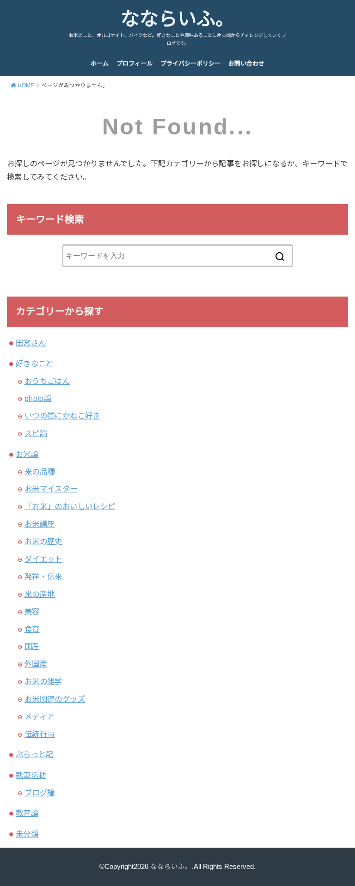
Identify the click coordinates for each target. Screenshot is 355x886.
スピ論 (35, 433)
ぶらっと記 (35, 754)
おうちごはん (47, 381)
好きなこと (35, 363)
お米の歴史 (43, 541)
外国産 (35, 664)
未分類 (27, 834)
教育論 (27, 813)
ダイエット (43, 559)
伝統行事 (39, 734)
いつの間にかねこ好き (62, 416)
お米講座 (39, 524)
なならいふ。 (177, 19)
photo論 (37, 398)
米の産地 (39, 594)
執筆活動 (31, 775)
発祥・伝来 (43, 576)
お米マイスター (51, 489)
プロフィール (134, 63)
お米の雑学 (43, 681)
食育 (32, 629)
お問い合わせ (246, 63)
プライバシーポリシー (190, 63)
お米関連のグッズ (54, 699)
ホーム (100, 63)
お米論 (27, 454)
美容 (32, 611)
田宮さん (31, 343)
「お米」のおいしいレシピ (70, 506)
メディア (39, 716)
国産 (32, 646)
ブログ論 (39, 793)
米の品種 (39, 471)
